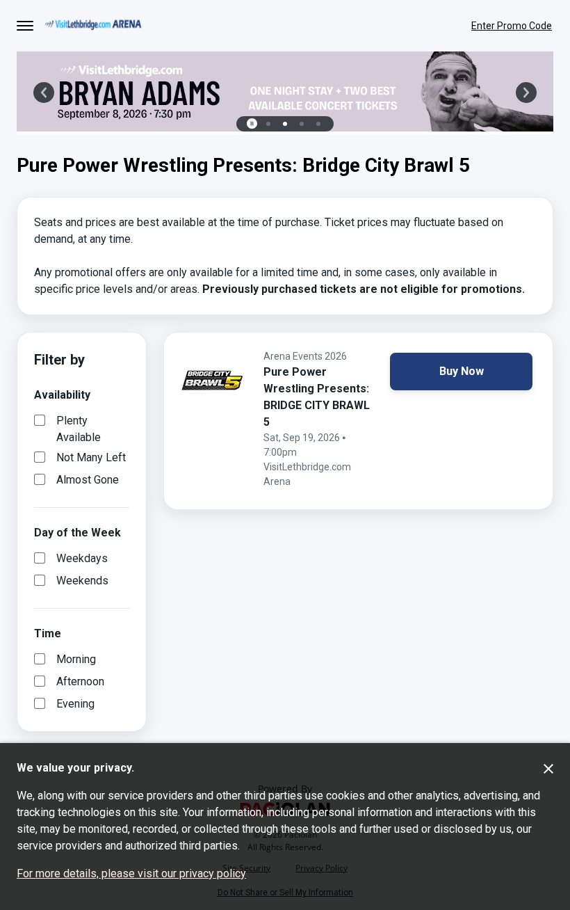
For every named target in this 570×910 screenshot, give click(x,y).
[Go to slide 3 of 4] (301, 123)
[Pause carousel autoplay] (251, 123)
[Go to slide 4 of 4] (318, 123)
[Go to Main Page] (93, 26)
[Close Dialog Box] (548, 769)
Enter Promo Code (511, 25)
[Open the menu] (25, 25)
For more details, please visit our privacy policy (131, 873)
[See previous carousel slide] (43, 92)
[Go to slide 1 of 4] (268, 123)
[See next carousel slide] (526, 92)
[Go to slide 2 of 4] (285, 123)
